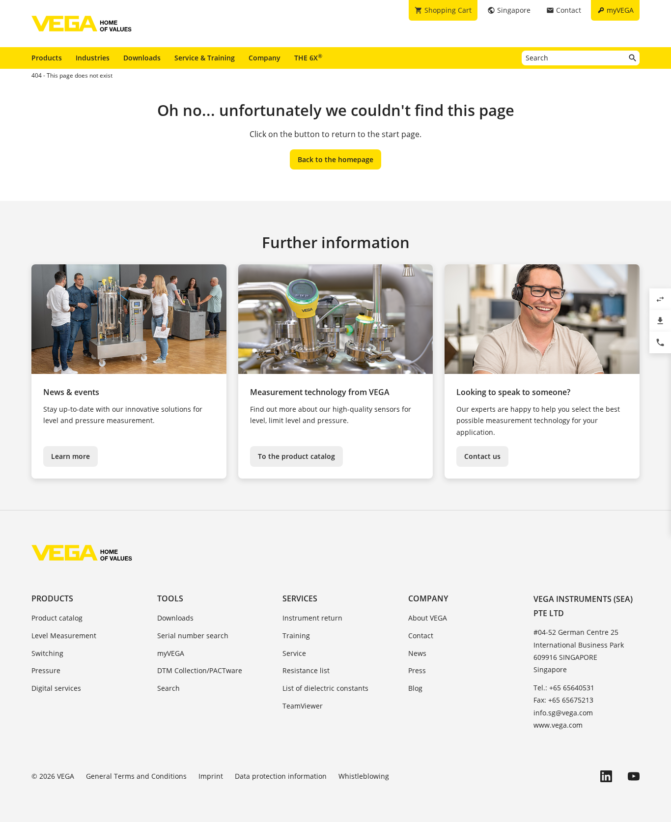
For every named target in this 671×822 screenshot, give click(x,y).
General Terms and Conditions (136, 776)
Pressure (45, 670)
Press (417, 670)
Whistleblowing (363, 776)
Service (294, 653)
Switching (47, 653)
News (417, 653)
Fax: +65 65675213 (563, 700)
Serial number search (192, 635)
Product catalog (57, 618)
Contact (420, 635)
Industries (93, 57)
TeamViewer (302, 705)
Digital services (56, 688)
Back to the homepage (335, 159)
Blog (415, 688)
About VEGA (427, 618)
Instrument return (312, 618)
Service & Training (204, 57)
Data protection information (281, 776)
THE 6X (308, 57)
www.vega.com (558, 725)
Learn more (70, 456)
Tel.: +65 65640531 (563, 687)
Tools (170, 598)
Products (46, 57)
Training (296, 635)
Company (264, 57)
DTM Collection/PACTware (199, 670)
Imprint (210, 776)
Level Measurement (63, 635)
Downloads (142, 57)
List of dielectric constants (325, 688)
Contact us (482, 456)
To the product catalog (296, 456)
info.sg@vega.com (563, 712)
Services (299, 598)
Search (168, 688)
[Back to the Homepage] (81, 553)
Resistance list (306, 670)
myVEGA (170, 653)
